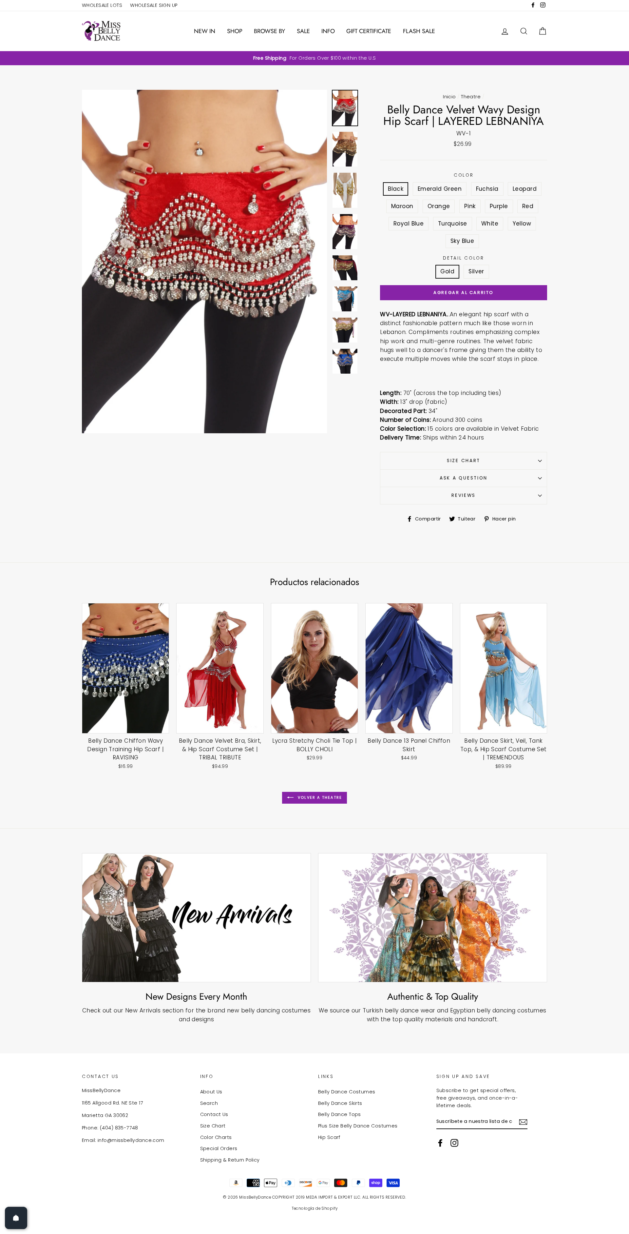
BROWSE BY (269, 31)
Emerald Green (440, 189)
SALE (303, 31)
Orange (439, 206)
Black (395, 189)
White (489, 223)
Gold (447, 271)
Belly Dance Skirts (340, 1103)
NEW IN (204, 31)
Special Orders (219, 1148)
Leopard (525, 189)
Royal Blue (408, 223)
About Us (211, 1091)
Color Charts (216, 1137)
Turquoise (452, 223)
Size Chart (463, 461)
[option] (314, 58)
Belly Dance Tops (339, 1114)
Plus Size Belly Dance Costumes (358, 1126)
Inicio (449, 96)
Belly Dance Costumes (346, 1091)
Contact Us (214, 1114)
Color (464, 175)
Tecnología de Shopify (315, 1208)
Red (527, 206)
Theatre (471, 96)
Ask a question (463, 478)
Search (209, 1103)
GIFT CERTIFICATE (368, 31)
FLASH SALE (419, 31)
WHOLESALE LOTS (102, 5)
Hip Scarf (329, 1137)
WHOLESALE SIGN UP (153, 5)
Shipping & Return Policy (230, 1160)
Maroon (402, 206)
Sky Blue (462, 241)
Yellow (522, 223)
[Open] (16, 1218)
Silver (476, 271)
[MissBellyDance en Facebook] (440, 1143)
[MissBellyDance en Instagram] (454, 1143)
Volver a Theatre (319, 797)
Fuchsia (487, 189)
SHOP (234, 31)
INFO (328, 31)
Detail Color (463, 258)
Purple (499, 206)
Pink (470, 206)
